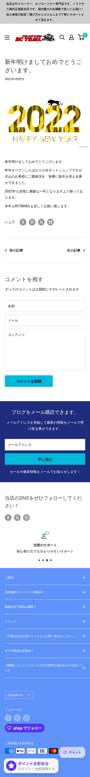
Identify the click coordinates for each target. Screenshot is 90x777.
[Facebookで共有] (23, 222)
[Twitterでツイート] (41, 222)
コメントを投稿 (29, 381)
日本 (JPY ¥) (15, 695)
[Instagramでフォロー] (26, 517)
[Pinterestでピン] (32, 222)
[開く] (62, 37)
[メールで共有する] (50, 222)
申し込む (45, 459)
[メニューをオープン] (7, 37)
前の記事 (16, 250)
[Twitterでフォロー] (17, 517)
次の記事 (73, 250)
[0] (81, 37)
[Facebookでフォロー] (8, 517)
